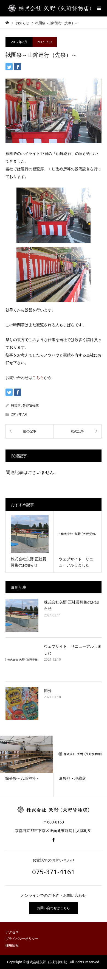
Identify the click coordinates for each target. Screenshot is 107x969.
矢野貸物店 (30, 405)
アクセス (12, 932)
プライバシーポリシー (21, 938)
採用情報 (12, 945)
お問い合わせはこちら (53, 908)
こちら (38, 377)
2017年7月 (19, 42)
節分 (48, 690)
